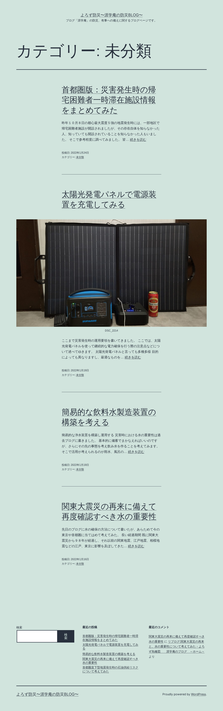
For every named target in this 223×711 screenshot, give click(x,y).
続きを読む (138, 139)
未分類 (80, 157)
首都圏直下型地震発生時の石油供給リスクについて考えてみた (110, 669)
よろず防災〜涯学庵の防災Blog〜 (111, 15)
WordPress (198, 694)
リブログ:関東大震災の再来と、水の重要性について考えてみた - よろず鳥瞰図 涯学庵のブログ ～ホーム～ (177, 646)
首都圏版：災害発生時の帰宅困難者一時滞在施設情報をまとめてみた (109, 100)
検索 (19, 627)
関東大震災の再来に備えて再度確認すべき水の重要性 (110, 660)
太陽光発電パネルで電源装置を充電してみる (110, 646)
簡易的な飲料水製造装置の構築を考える (108, 654)
